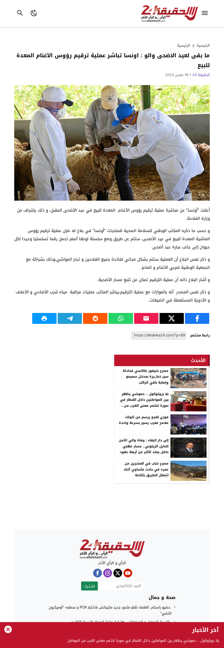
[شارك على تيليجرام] (70, 318)
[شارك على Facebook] (197, 318)
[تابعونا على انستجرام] (107, 573)
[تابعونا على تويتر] (117, 573)
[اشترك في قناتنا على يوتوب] (127, 573)
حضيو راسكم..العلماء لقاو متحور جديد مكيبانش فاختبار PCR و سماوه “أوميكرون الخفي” (110, 610)
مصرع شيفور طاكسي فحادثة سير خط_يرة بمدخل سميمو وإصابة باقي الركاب (146, 376)
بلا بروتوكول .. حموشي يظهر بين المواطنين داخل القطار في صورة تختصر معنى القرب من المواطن (144, 403)
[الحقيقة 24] (112, 549)
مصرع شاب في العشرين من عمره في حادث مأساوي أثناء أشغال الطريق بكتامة (146, 469)
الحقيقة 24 (201, 74)
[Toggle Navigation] (206, 13)
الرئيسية (183, 45)
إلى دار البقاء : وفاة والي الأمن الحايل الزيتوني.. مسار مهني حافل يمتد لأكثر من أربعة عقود (144, 446)
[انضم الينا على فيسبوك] (97, 573)
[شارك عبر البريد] (146, 318)
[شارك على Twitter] (171, 318)
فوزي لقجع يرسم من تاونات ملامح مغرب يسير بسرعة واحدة (144, 420)
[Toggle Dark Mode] (34, 13)
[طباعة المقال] (44, 318)
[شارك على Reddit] (95, 318)
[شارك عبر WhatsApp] (120, 318)
